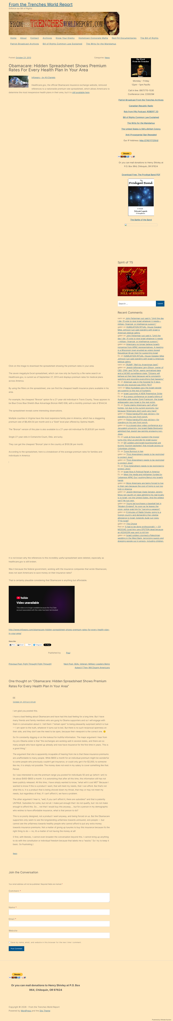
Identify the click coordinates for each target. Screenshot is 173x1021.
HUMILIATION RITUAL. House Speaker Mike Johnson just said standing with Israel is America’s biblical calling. (140, 330)
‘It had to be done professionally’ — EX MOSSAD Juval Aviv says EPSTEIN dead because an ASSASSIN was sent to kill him (140, 529)
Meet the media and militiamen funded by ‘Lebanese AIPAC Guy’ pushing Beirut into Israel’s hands (140, 477)
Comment (15, 891)
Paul (68, 653)
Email (12, 919)
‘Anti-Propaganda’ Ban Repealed (141, 134)
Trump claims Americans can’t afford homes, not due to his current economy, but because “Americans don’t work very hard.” (138, 408)
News (107, 58)
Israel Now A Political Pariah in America (141, 471)
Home (13, 38)
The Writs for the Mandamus (101, 44)
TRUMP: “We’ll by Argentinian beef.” (142, 364)
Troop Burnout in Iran (133, 451)
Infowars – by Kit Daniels (43, 77)
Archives (47, 38)
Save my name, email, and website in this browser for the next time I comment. (46, 942)
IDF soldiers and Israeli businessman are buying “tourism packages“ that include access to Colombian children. (140, 446)
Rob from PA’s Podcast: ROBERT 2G (141, 111)
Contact (34, 38)
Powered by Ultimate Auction (161, 1020)
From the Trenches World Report (41, 4)
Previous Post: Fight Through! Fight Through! (30, 664)
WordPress (26, 1010)
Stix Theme (45, 1010)
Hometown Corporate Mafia (93, 38)
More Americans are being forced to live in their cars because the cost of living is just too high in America (140, 486)
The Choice (131, 524)
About (23, 38)
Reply (15, 854)
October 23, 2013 (23, 58)
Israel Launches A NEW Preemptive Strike (143, 393)
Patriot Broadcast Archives (24, 44)
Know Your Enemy (65, 38)
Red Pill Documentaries (124, 38)
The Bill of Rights (149, 38)
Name (12, 907)
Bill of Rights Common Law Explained (62, 44)
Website (13, 930)
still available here (80, 92)
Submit (160, 304)
